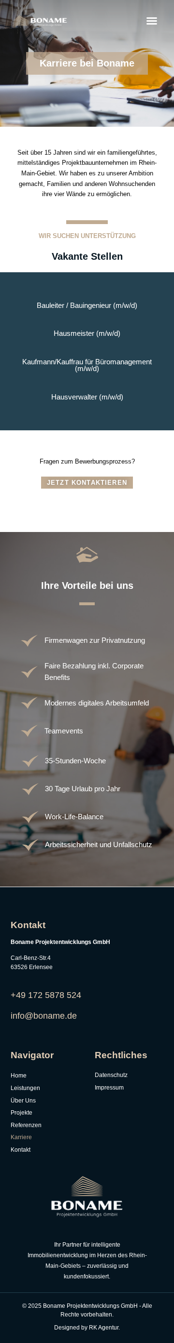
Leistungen (25, 1088)
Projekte (21, 1112)
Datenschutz (111, 1075)
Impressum (109, 1087)
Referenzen (26, 1125)
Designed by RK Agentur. (87, 1327)
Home (19, 1075)
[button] (151, 20)
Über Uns (23, 1100)
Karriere (21, 1137)
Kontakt (20, 1149)
